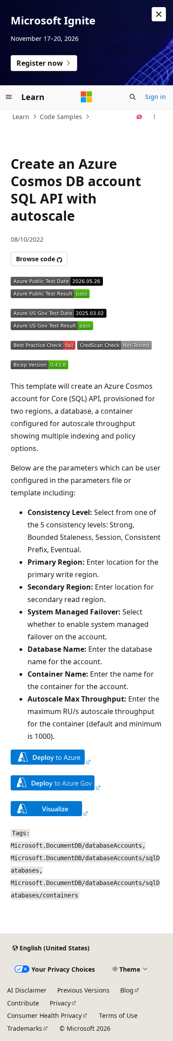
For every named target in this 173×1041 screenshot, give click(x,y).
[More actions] (154, 117)
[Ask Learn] (139, 117)
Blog (127, 990)
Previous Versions (83, 990)
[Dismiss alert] (159, 14)
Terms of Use (118, 1015)
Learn (20, 116)
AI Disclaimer (27, 990)
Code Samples (61, 116)
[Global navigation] (9, 97)
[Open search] (133, 97)
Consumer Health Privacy (44, 1015)
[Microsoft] (86, 97)
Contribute (23, 1003)
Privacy (60, 1003)
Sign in (155, 96)
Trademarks (24, 1028)
